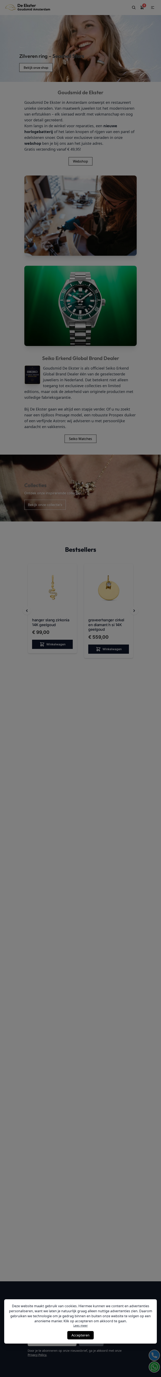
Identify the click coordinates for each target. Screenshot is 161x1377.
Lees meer (80, 1325)
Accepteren (80, 1335)
